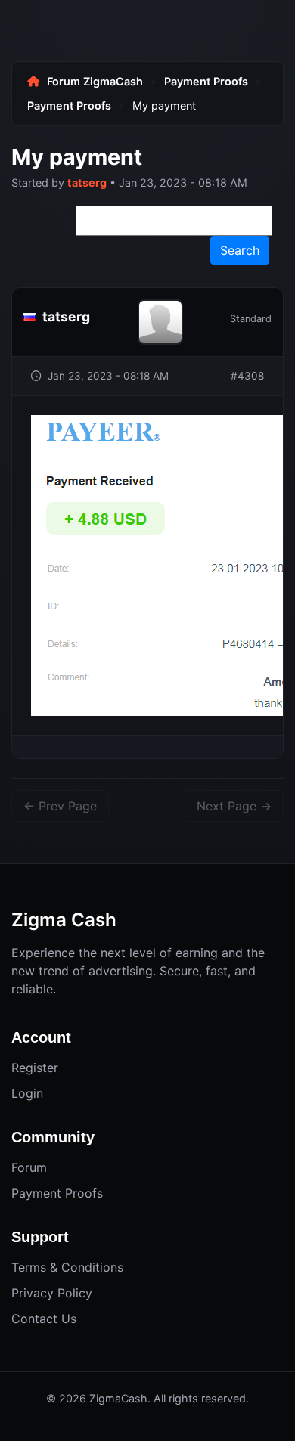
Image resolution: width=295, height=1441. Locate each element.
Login (27, 1093)
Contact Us (43, 1318)
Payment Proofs (206, 81)
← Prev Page (60, 805)
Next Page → (234, 805)
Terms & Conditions (67, 1267)
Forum (29, 1167)
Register (34, 1067)
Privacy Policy (51, 1292)
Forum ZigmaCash (95, 81)
